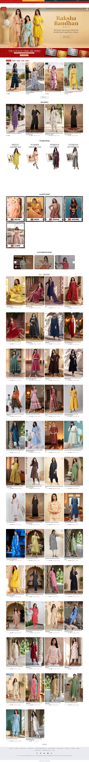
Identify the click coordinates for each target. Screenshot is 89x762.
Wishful (55, 0)
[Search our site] (80, 9)
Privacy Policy (31, 748)
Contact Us (67, 748)
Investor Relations (46, 750)
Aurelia (33, 0)
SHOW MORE (44, 744)
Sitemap (77, 748)
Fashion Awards (51, 748)
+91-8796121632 (49, 755)
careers (73, 748)
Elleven (78, 0)
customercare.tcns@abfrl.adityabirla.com (26, 755)
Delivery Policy (60, 748)
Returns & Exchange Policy (41, 748)
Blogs (53, 750)
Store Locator (37, 750)
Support (11, 748)
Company (16, 748)
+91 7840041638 (39, 755)
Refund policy (23, 748)
